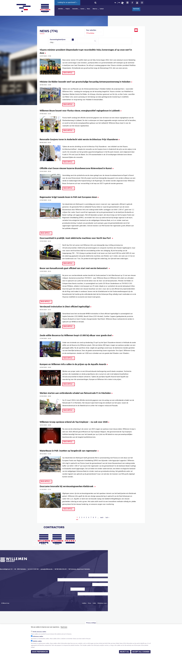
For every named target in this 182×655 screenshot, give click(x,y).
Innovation (75, 8)
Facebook (132, 2)
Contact (102, 8)
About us (95, 8)
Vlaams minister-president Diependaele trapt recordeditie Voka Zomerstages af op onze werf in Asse (86, 51)
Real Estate (136, 8)
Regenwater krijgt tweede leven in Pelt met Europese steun (69, 197)
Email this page (136, 30)
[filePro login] (122, 3)
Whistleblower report (102, 603)
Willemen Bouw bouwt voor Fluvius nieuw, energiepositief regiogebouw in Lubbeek (81, 110)
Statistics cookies (37, 641)
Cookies (94, 603)
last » (107, 517)
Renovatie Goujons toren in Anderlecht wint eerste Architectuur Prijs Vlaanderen (80, 139)
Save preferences (40, 652)
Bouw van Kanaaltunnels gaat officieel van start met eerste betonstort (75, 268)
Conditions (84, 603)
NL (115, 2)
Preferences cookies (38, 636)
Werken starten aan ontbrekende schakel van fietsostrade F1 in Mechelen (76, 393)
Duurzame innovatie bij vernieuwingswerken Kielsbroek (68, 486)
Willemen (45, 8)
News (88, 8)
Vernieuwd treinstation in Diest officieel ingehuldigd (65, 306)
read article (68, 73)
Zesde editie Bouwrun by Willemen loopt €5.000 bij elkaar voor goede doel (76, 335)
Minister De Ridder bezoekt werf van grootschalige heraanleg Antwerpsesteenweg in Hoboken (86, 81)
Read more (64, 627)
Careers (82, 8)
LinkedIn (127, 2)
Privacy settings (91, 623)
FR (119, 2)
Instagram (142, 2)
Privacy (89, 603)
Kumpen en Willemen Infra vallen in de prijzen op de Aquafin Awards (74, 364)
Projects (68, 8)
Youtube (137, 2)
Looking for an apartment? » (67, 2)
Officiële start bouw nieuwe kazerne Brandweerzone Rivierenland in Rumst (77, 168)
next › (102, 517)
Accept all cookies (140, 652)
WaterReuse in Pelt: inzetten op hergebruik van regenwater (69, 450)
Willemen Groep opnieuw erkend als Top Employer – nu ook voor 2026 (74, 422)
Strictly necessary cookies (39, 631)
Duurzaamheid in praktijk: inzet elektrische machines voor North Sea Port (76, 238)
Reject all (124, 652)
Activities (60, 8)
